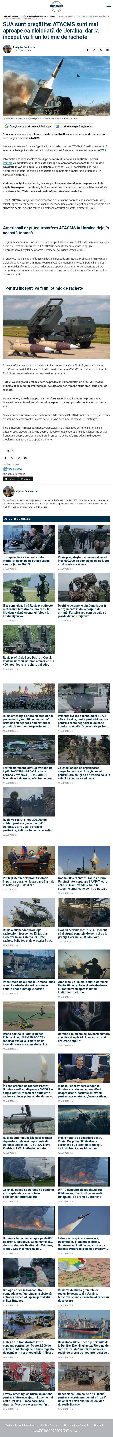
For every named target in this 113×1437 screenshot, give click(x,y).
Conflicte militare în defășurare (33, 16)
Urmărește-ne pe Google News (77, 126)
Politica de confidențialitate (21, 1425)
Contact (98, 1425)
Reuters (7, 163)
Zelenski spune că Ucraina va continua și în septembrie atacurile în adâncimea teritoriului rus (29, 1193)
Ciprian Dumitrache (25, 47)
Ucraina (52, 16)
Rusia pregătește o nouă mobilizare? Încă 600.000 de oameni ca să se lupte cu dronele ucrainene (83, 560)
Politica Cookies (50, 1425)
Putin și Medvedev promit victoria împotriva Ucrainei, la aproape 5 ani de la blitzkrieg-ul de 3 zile (28, 881)
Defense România (10, 16)
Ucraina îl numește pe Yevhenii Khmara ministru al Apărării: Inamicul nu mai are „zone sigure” (84, 1037)
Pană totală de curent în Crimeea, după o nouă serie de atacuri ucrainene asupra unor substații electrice (29, 985)
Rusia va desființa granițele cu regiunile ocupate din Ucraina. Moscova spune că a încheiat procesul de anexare (83, 1295)
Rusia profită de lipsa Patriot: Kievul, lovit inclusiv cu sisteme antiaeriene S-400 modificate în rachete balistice (29, 661)
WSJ (103, 150)
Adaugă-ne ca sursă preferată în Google (30, 126)
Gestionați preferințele (76, 1425)
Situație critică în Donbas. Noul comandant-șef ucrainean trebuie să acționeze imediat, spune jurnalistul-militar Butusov (27, 1295)
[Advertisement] (84, 653)
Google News (15, 469)
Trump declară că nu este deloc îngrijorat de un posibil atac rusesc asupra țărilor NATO (26, 560)
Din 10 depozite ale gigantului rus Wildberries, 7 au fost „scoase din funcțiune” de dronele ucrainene (80, 1193)
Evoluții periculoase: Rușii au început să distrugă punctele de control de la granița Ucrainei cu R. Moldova (82, 933)
